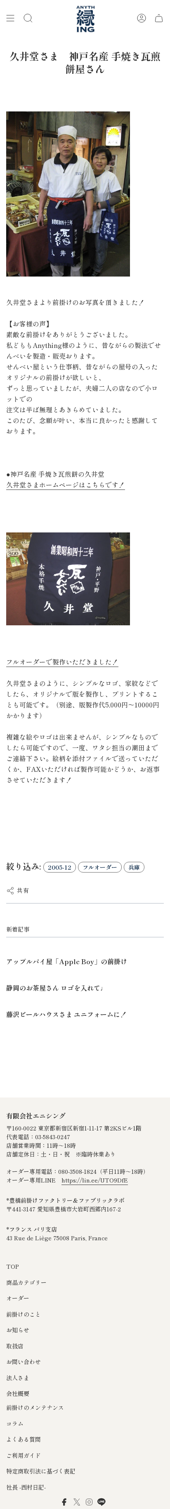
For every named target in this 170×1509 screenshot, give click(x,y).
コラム (15, 1423)
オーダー (17, 1298)
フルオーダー (100, 867)
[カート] (159, 18)
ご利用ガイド (23, 1455)
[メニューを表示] (10, 18)
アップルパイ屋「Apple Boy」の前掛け (66, 961)
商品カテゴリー (26, 1282)
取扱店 (15, 1346)
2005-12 (59, 867)
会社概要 (17, 1393)
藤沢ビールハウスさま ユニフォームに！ (66, 1014)
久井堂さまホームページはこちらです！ (65, 485)
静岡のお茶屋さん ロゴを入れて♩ (56, 988)
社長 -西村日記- (26, 1487)
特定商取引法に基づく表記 (41, 1471)
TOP (12, 1266)
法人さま (17, 1378)
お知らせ (17, 1330)
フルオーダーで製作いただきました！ (62, 662)
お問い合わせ (23, 1362)
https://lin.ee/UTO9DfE (94, 1180)
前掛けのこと (23, 1314)
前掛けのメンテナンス (35, 1407)
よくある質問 (23, 1439)
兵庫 (134, 867)
